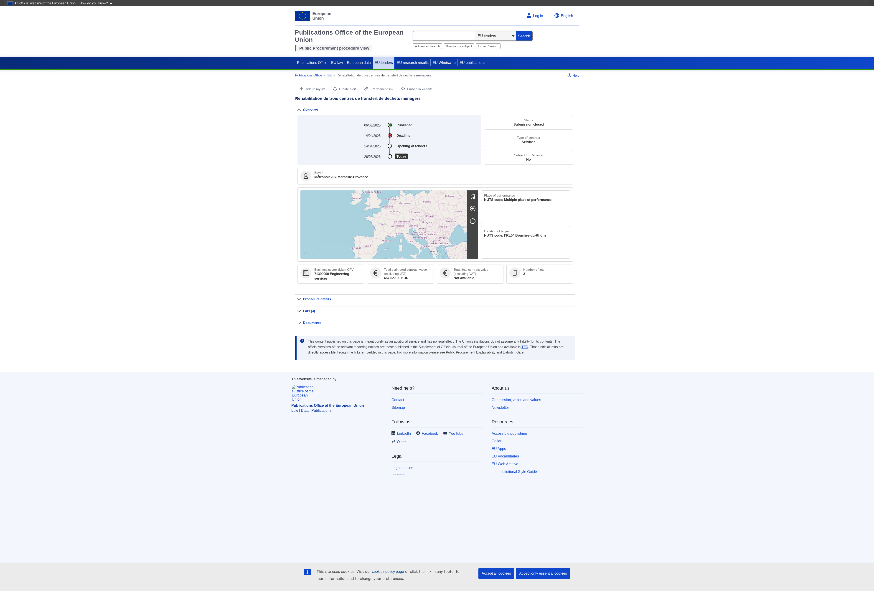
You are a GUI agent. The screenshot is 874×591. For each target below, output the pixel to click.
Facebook (430, 433)
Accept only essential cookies (543, 573)
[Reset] (472, 196)
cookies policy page (388, 571)
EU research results (413, 63)
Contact (397, 400)
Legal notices (402, 468)
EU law (337, 63)
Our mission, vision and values (516, 400)
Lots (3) (309, 311)
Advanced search (427, 46)
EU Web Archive (505, 464)
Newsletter (500, 407)
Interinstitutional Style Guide (514, 472)
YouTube (456, 433)
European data (359, 63)
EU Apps (499, 449)
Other (401, 442)
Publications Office (312, 63)
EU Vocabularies (505, 456)
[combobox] (444, 35)
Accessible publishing (509, 433)
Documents (312, 323)
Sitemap (398, 407)
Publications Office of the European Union (327, 405)
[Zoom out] (472, 221)
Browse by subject (459, 46)
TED (524, 347)
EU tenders (384, 63)
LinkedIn (404, 433)
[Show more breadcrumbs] (329, 75)
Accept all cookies (496, 573)
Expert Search (488, 46)
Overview (310, 110)
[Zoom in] (472, 208)
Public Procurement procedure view (334, 48)
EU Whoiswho (444, 63)
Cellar (496, 441)
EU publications (472, 63)
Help (575, 75)
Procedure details (317, 299)
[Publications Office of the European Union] (313, 16)
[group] (383, 224)
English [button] (567, 16)
